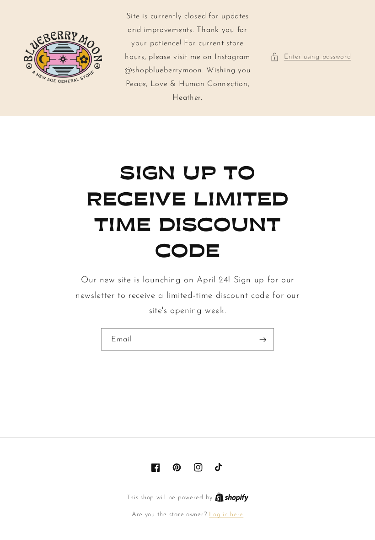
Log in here (226, 515)
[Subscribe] (262, 339)
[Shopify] (232, 498)
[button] (310, 57)
